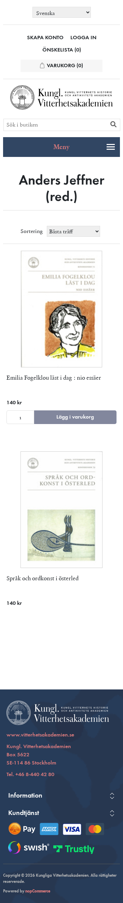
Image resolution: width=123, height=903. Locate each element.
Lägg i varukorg (75, 417)
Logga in (83, 38)
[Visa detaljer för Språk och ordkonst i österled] (61, 509)
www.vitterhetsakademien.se (40, 735)
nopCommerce (37, 891)
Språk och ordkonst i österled (42, 578)
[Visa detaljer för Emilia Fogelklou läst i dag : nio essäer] (61, 309)
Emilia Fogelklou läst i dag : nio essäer (53, 377)
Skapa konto (45, 38)
